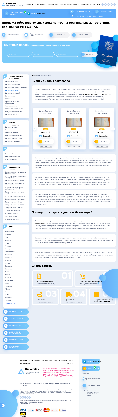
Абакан (7, 289)
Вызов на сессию (11, 216)
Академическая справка (13, 111)
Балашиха (8, 266)
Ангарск (8, 246)
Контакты (96, 4)
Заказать (43, 4)
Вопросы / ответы (73, 4)
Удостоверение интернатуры (15, 196)
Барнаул (8, 249)
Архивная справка (11, 213)
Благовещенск (10, 252)
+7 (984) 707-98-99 (16, 12)
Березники (8, 297)
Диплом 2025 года (11, 81)
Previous (34, 129)
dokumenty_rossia (106, 11)
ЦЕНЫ (37, 4)
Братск (7, 292)
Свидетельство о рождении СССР (15, 192)
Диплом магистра (11, 96)
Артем (7, 274)
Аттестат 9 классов (12, 154)
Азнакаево (9, 286)
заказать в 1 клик (46, 146)
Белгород (8, 257)
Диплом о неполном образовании (12, 102)
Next (113, 129)
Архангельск (9, 231)
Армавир (8, 277)
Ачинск (7, 272)
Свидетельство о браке (13, 202)
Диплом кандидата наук (13, 138)
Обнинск (8, 300)
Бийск (7, 295)
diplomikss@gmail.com (82, 11)
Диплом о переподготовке (14, 180)
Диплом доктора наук (12, 141)
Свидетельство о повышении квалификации (15, 173)
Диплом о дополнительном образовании (14, 184)
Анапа (7, 243)
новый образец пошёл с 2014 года (95, 94)
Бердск (7, 263)
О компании (29, 4)
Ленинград (8, 240)
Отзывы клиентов (86, 4)
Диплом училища (11, 127)
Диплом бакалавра (11, 90)
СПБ (6, 237)
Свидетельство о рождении (15, 199)
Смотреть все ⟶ (11, 304)
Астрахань (9, 254)
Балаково (8, 269)
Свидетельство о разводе (14, 205)
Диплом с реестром (12, 114)
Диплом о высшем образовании (16, 87)
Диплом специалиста (12, 84)
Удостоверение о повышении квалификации (15, 177)
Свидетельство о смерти (14, 207)
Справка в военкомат (12, 219)
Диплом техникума (11, 130)
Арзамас (8, 260)
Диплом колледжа (11, 133)
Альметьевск (9, 280)
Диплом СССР (10, 99)
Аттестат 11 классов (12, 157)
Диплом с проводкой (12, 93)
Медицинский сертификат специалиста (14, 188)
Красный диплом (11, 106)
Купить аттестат (11, 159)
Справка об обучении (12, 210)
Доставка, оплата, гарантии (57, 4)
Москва (8, 234)
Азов (7, 283)
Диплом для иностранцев (14, 109)
